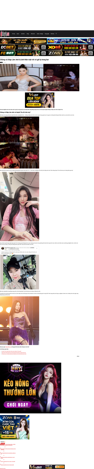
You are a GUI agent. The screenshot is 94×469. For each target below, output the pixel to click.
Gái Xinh (2, 443)
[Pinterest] (41, 359)
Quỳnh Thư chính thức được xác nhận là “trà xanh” (11, 351)
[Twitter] (38, 359)
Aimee (78, 356)
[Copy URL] (48, 359)
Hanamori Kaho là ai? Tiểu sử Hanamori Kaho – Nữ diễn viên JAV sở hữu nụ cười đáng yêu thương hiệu (7, 445)
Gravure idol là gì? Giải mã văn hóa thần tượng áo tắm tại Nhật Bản (8, 449)
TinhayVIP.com (8, 346)
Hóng (4, 57)
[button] (56, 33)
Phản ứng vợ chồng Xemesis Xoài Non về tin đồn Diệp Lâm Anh (14, 353)
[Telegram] (45, 359)
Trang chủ (1, 57)
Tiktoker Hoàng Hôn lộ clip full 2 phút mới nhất (7, 464)
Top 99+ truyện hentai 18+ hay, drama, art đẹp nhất (8, 461)
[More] (52, 359)
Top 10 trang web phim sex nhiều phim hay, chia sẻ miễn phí (8, 458)
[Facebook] (34, 359)
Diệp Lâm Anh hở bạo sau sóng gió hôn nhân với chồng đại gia (14, 352)
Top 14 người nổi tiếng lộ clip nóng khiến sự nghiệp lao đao (8, 453)
